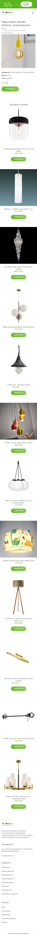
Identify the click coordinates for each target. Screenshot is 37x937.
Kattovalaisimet (16, 72)
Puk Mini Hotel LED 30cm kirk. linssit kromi (18, 738)
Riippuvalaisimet (28, 72)
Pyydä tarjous (26, 4)
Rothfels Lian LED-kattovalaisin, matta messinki (18, 680)
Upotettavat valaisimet (10, 894)
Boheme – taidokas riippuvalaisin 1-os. (18, 209)
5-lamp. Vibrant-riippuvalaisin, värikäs (18, 443)
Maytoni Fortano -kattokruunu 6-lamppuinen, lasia (18, 797)
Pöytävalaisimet (7, 882)
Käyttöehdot (6, 915)
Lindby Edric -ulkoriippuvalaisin (18, 385)
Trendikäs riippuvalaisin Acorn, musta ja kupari (18, 150)
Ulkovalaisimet (7, 890)
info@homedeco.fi (8, 856)
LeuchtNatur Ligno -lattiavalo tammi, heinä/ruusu (18, 620)
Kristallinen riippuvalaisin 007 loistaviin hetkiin (18, 268)
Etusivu (4, 28)
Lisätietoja (10, 89)
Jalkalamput (6, 867)
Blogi (3, 907)
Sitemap (4, 922)
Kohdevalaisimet (7, 879)
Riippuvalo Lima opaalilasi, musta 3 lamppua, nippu (18, 502)
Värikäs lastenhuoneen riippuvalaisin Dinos (18, 561)
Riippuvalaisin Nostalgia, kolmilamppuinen (18, 327)
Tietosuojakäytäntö (9, 918)
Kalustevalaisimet (8, 871)
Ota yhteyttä (6, 911)
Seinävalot (5, 886)
